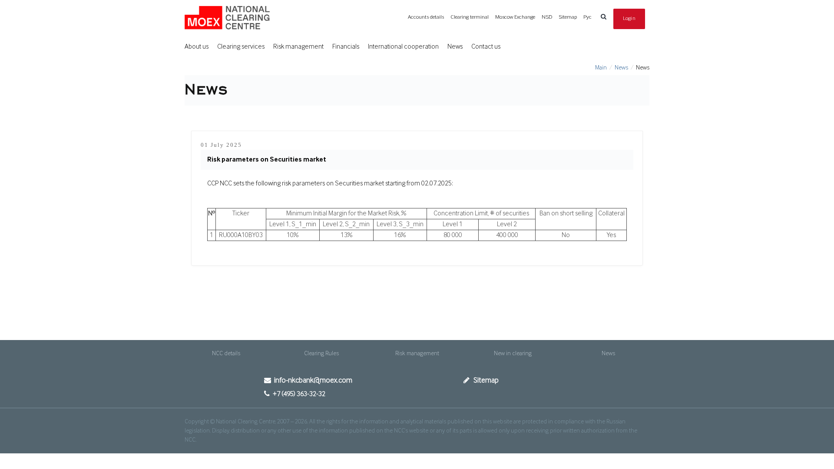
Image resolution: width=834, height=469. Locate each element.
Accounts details (426, 17)
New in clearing (513, 353)
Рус (587, 17)
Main (601, 68)
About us (196, 46)
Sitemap (568, 17)
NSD (547, 17)
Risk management (298, 46)
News (455, 46)
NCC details (226, 353)
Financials (345, 46)
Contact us (485, 46)
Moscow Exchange (515, 17)
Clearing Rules (321, 353)
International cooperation (403, 46)
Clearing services (241, 46)
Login (629, 18)
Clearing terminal (469, 17)
